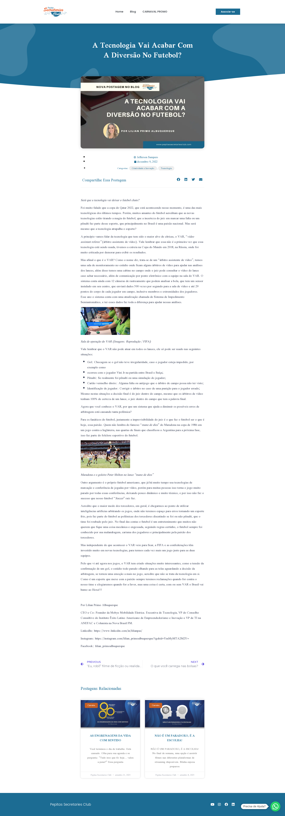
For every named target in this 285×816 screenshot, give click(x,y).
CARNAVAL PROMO (154, 12)
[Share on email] (200, 179)
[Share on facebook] (178, 179)
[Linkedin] (233, 804)
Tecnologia (166, 168)
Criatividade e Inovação (143, 168)
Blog (133, 12)
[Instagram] (219, 804)
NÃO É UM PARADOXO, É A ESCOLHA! (175, 738)
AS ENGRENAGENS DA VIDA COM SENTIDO (110, 738)
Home (119, 12)
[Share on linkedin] (186, 179)
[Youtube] (212, 804)
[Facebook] (226, 804)
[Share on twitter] (193, 179)
